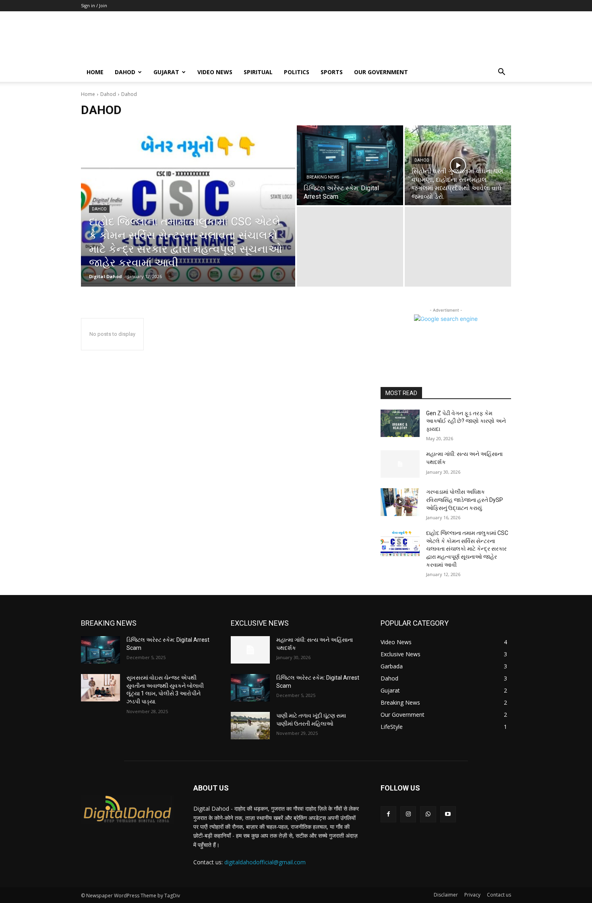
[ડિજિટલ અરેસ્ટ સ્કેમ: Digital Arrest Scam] (350, 165)
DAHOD (125, 72)
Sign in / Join (94, 5)
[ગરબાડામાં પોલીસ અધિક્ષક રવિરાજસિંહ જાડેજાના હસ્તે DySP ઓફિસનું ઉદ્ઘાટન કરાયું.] (400, 502)
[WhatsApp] (428, 814)
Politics (296, 72)
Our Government (381, 72)
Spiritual (258, 72)
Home (88, 94)
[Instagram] (408, 814)
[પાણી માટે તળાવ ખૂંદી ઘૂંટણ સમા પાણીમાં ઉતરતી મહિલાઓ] (250, 725)
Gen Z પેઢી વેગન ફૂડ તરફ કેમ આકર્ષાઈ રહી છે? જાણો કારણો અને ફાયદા (466, 421)
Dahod (108, 94)
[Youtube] (448, 814)
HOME (95, 72)
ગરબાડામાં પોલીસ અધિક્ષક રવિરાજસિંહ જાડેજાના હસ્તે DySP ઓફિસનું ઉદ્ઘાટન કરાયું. (464, 500)
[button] (501, 73)
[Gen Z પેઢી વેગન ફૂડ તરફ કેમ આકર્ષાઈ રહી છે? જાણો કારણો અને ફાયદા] (400, 423)
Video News (214, 72)
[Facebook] (388, 814)
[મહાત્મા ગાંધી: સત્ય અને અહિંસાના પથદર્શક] (400, 464)
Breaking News (322, 177)
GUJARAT (166, 72)
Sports (332, 72)
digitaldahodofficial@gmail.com (265, 862)
